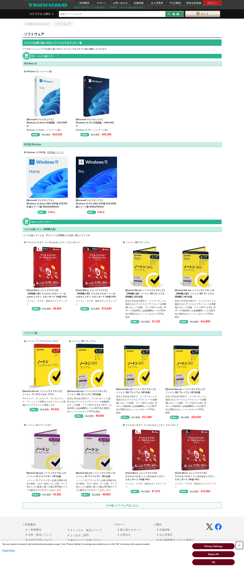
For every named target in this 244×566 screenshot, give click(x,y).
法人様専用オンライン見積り (176, 540)
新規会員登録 (193, 2)
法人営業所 (157, 2)
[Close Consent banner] (239, 545)
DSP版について (55, 152)
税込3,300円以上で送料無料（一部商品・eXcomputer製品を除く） (111, 7)
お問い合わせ (120, 2)
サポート (102, 2)
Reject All (213, 554)
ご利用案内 (83, 2)
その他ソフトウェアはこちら (122, 505)
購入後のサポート (130, 529)
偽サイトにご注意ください (86, 540)
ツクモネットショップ (37, 24)
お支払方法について (40, 540)
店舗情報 (139, 2)
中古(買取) (175, 2)
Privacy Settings (213, 546)
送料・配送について (40, 534)
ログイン (212, 2)
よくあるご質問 (79, 535)
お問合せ (125, 534)
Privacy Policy (8, 550)
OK (213, 562)
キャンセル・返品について (86, 530)
